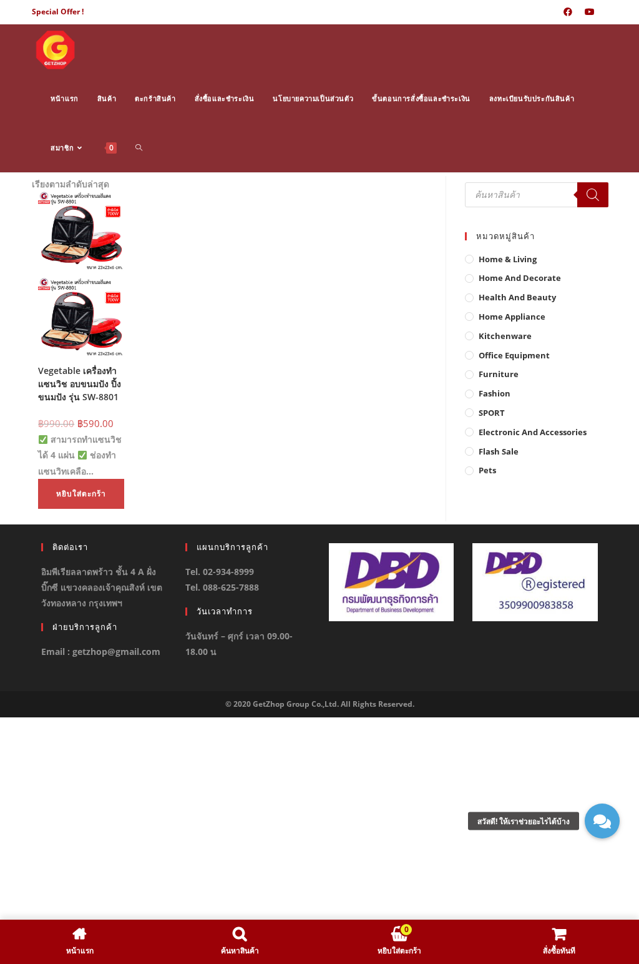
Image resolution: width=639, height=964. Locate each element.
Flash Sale (499, 451)
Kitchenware (505, 336)
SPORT (492, 412)
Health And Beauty (517, 297)
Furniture (499, 374)
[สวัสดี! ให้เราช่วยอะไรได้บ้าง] (602, 821)
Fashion (494, 393)
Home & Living (508, 259)
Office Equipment (514, 355)
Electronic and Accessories (533, 432)
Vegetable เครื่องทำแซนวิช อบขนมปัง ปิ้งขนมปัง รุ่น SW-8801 (79, 384)
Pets (487, 470)
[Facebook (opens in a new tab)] (567, 12)
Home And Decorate (520, 277)
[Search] (592, 194)
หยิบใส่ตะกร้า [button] (81, 493)
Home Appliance (512, 316)
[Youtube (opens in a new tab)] (589, 12)
